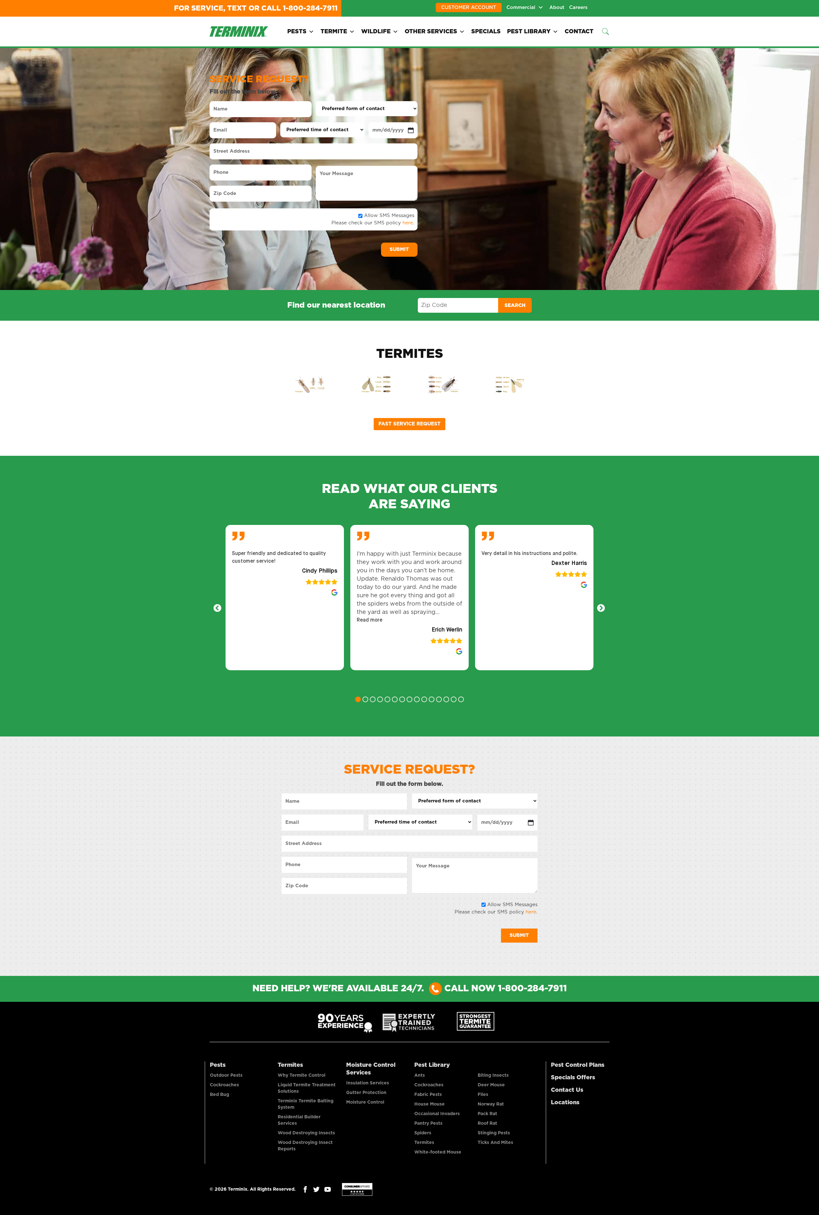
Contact (579, 32)
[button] (369, 620)
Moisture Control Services (370, 1069)
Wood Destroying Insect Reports (305, 1145)
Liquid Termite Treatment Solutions (307, 1088)
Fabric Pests (428, 1094)
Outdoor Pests (226, 1075)
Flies (483, 1094)
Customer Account (468, 7)
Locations (565, 1103)
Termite (334, 32)
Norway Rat (491, 1104)
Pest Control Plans (577, 1065)
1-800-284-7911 (310, 8)
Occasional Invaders (437, 1114)
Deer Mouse (491, 1085)
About (556, 7)
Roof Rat (487, 1123)
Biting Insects (493, 1075)
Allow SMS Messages (389, 215)
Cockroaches (224, 1085)
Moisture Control (365, 1102)
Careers (578, 7)
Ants (419, 1075)
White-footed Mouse (437, 1152)
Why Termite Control (301, 1075)
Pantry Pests (428, 1123)
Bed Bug (219, 1094)
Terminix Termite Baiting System (305, 1104)
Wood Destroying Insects (306, 1133)
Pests (296, 32)
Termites (290, 1065)
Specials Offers (573, 1078)
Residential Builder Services (299, 1120)
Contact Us (567, 1090)
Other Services (431, 32)
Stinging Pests (494, 1133)
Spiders (422, 1133)
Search (515, 305)
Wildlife (376, 32)
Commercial (520, 7)
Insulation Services (367, 1083)
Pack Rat (487, 1114)
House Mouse (429, 1104)
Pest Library (529, 32)
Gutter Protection (366, 1092)
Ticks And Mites (495, 1142)
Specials (486, 32)
